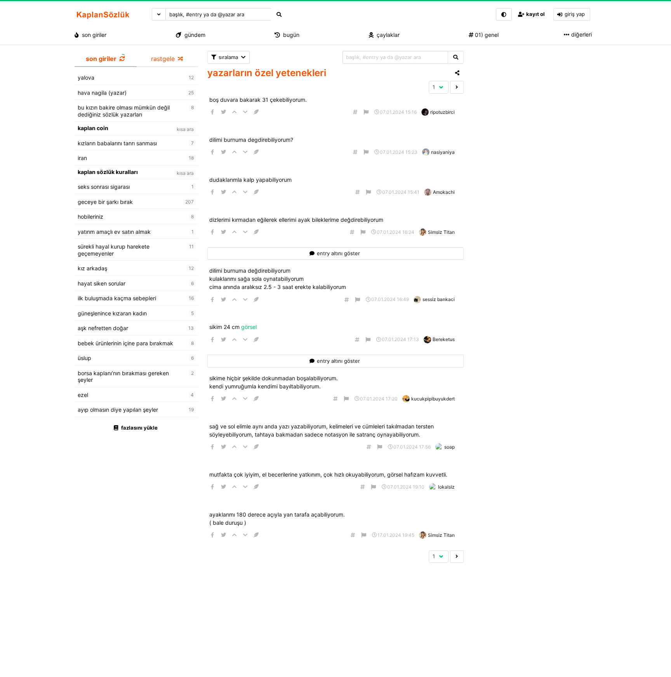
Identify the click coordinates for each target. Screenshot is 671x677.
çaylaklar (387, 34)
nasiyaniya (443, 152)
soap (449, 447)
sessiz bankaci (438, 299)
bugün (289, 34)
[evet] (456, 57)
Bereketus (444, 339)
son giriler (92, 34)
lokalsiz (446, 487)
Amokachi (444, 192)
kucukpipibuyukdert (433, 399)
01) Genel (486, 34)
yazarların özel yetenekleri (266, 73)
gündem (193, 34)
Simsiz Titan (441, 232)
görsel (249, 327)
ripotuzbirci (442, 112)
